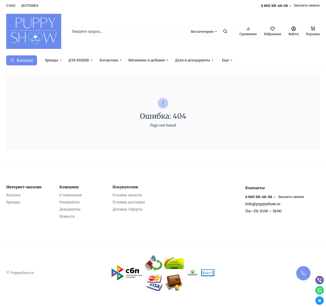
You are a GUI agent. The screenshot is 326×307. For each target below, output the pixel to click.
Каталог (13, 195)
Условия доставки (128, 202)
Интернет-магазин (23, 187)
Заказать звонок (307, 5)
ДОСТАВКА (29, 6)
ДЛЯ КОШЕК (78, 60)
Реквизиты (69, 202)
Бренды (51, 60)
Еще (225, 60)
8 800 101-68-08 (274, 6)
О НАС (11, 6)
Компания (69, 187)
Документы (70, 209)
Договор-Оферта (127, 209)
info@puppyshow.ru (262, 204)
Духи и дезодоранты (192, 60)
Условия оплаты (127, 195)
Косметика (109, 60)
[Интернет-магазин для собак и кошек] (33, 31)
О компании (70, 195)
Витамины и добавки (146, 60)
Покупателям (125, 187)
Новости (67, 216)
